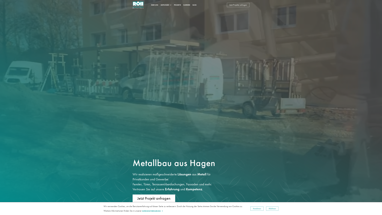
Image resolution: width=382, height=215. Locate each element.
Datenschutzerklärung (151, 211)
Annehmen (257, 208)
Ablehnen (272, 208)
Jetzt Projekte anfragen (238, 5)
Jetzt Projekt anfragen (153, 198)
